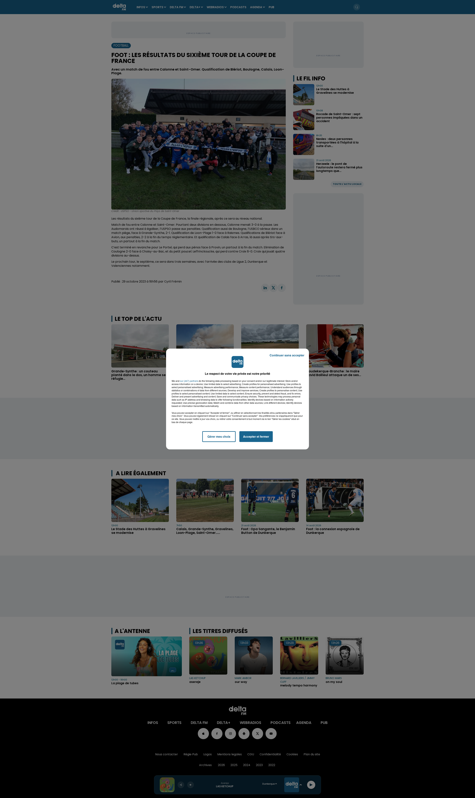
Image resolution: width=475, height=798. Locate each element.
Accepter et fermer (256, 436)
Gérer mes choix (218, 436)
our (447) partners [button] (189, 380)
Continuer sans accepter (287, 355)
